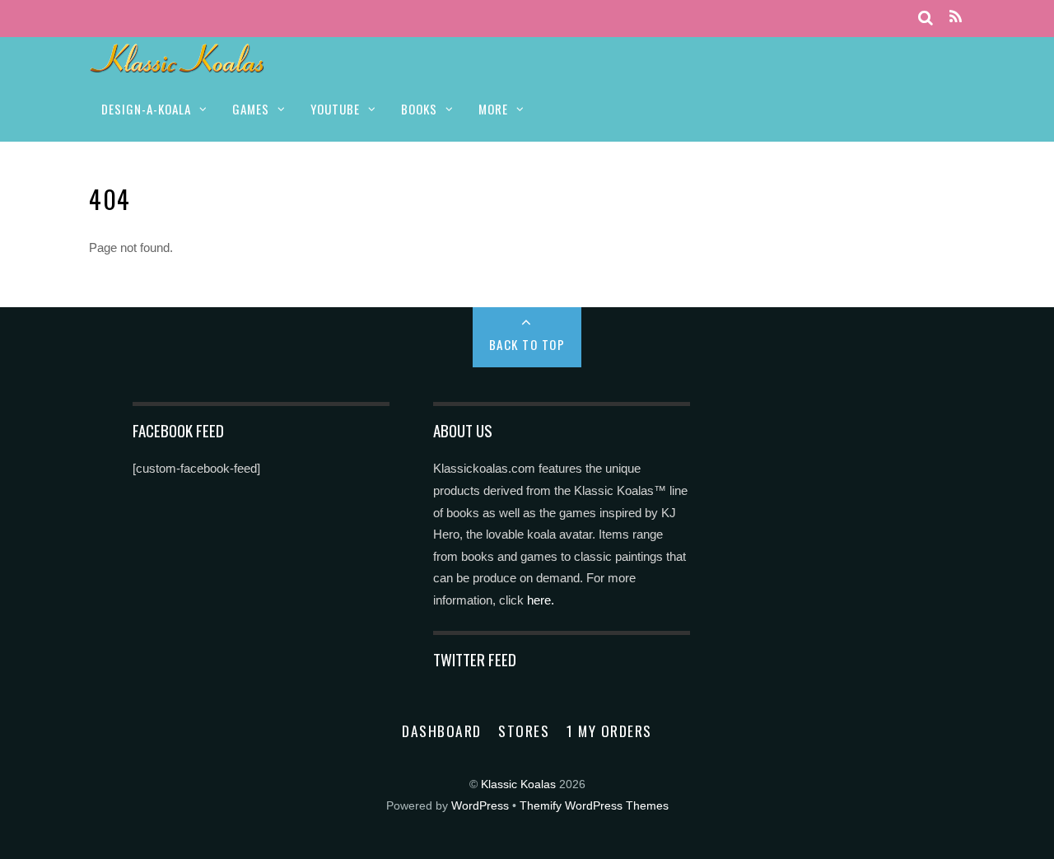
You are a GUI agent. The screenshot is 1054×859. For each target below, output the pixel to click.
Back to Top (527, 344)
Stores (523, 730)
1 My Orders (609, 730)
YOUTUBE (335, 109)
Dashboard (442, 730)
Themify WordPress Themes (594, 806)
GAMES (250, 109)
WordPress (480, 806)
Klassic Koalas (518, 784)
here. (540, 600)
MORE (493, 109)
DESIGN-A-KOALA (146, 109)
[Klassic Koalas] (177, 63)
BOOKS (419, 109)
